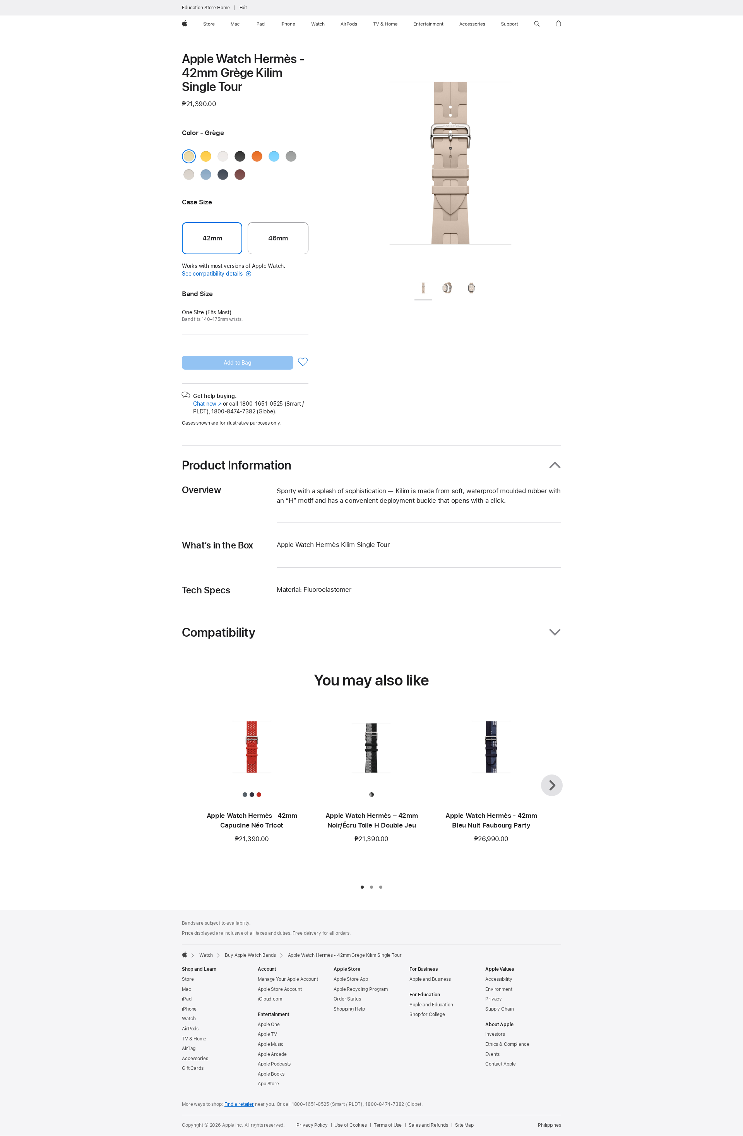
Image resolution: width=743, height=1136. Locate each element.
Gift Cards (193, 1068)
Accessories (195, 1058)
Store (187, 979)
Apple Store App (351, 979)
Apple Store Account (280, 989)
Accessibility (498, 979)
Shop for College (427, 1014)
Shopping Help (349, 1009)
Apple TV (267, 1034)
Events (492, 1054)
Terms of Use (388, 1125)
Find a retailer (239, 1104)
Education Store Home (206, 7)
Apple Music (271, 1044)
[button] (537, 24)
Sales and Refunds (428, 1125)
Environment (498, 989)
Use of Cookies (350, 1125)
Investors (495, 1034)
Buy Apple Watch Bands (250, 955)
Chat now (207, 404)
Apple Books (271, 1074)
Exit (243, 7)
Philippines (549, 1125)
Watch (206, 955)
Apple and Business (430, 979)
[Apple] (184, 954)
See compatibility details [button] (213, 274)
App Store (268, 1083)
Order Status (347, 999)
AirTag (188, 1048)
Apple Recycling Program (361, 989)
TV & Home (194, 1039)
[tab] (423, 289)
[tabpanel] (450, 162)
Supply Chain (499, 1009)
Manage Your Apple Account (288, 979)
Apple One (269, 1024)
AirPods (190, 1028)
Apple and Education (431, 1004)
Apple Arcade (272, 1054)
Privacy (493, 999)
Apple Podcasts (274, 1064)
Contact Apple (500, 1064)
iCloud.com (270, 999)
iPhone (189, 1009)
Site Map (464, 1125)
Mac (186, 989)
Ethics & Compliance (507, 1044)
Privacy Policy (311, 1125)
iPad (187, 999)
